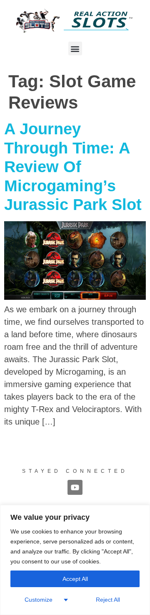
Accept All (75, 578)
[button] (75, 48)
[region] (75, 560)
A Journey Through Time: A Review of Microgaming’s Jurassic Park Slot (73, 166)
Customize (38, 599)
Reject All (108, 599)
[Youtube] (75, 487)
